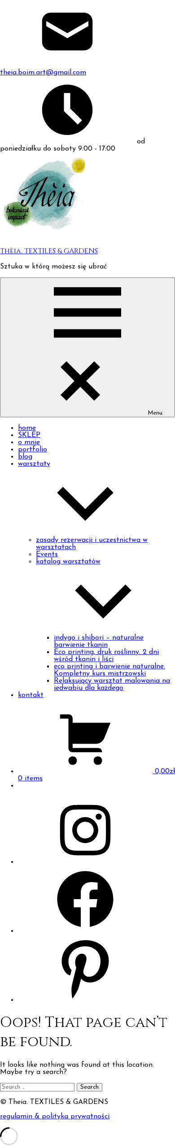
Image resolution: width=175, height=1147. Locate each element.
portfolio (32, 449)
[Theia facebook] (85, 931)
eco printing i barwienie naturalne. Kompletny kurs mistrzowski (109, 670)
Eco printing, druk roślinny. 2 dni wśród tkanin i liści (106, 656)
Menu (155, 413)
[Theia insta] (85, 862)
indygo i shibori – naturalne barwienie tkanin (99, 641)
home (27, 428)
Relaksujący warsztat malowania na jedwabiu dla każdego (112, 684)
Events (47, 554)
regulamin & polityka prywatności (54, 1116)
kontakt (31, 695)
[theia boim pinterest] (85, 1000)
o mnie (29, 442)
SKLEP (29, 435)
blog (25, 456)
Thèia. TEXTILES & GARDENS (49, 251)
